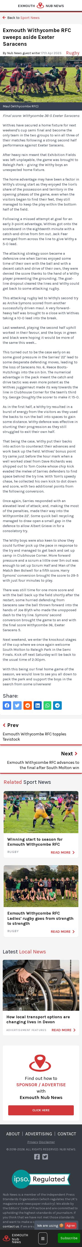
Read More (61, 852)
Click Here (41, 1110)
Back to (23, 17)
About (13, 1133)
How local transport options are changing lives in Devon (38, 1019)
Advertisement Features (26, 1030)
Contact (67, 1133)
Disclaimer (47, 1142)
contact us (11, 1226)
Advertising (38, 1133)
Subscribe (69, 1238)
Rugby (13, 852)
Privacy (32, 1142)
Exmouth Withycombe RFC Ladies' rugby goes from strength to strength (40, 918)
